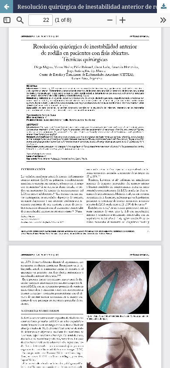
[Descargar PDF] (163, 6)
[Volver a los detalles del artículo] (6, 6)
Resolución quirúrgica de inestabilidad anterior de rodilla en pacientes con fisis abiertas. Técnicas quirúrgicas (93, 6)
